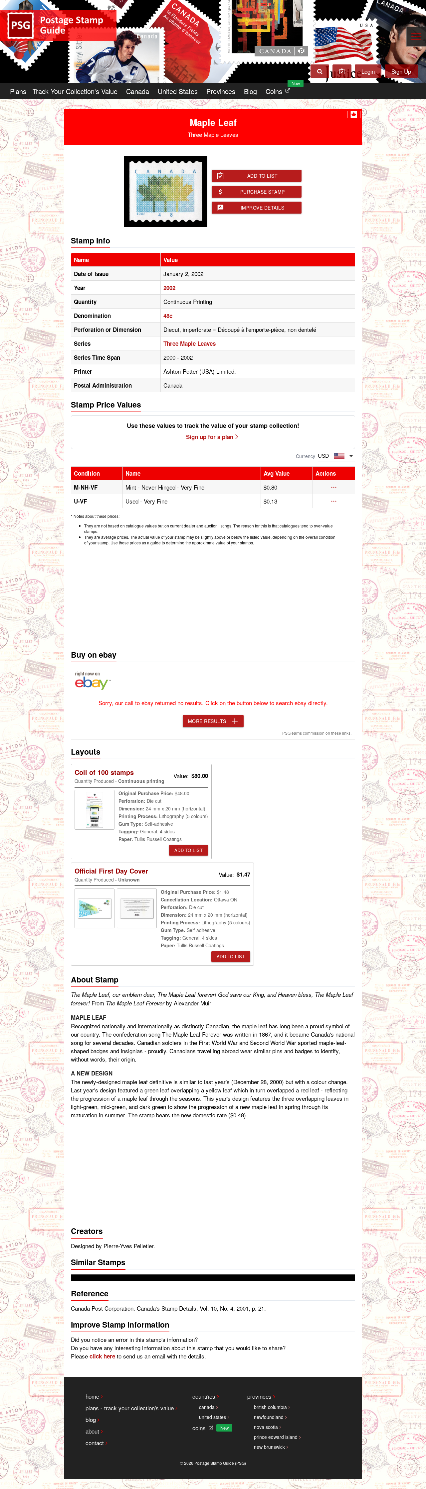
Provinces (220, 91)
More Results (207, 721)
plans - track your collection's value (130, 1408)
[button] (334, 487)
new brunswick (269, 1446)
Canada (137, 91)
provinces (259, 1396)
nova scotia (266, 1427)
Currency (305, 456)
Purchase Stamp (262, 191)
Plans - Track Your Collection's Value (63, 91)
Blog (250, 91)
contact (95, 1443)
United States (178, 91)
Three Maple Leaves (189, 343)
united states (212, 1417)
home (92, 1396)
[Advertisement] (213, 595)
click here (102, 1356)
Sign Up (401, 71)
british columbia (270, 1407)
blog (91, 1419)
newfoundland (269, 1417)
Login (368, 71)
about (92, 1431)
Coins (279, 89)
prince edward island (276, 1437)
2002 (169, 288)
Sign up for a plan (209, 437)
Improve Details (263, 207)
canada (207, 1407)
